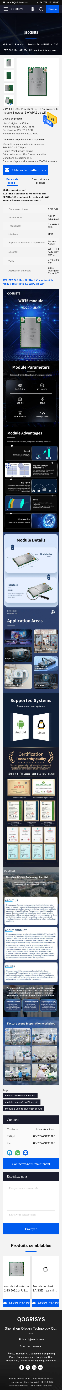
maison (7, 44)
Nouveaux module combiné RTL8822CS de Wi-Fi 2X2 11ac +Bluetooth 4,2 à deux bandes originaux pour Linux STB (45, 1289)
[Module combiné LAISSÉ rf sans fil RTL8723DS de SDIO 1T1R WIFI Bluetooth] (16, 1269)
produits (19, 44)
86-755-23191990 (49, 2)
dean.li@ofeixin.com (17, 2)
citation (52, 9)
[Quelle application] (17, 1152)
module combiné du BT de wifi (21, 1102)
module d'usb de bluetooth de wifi (23, 1108)
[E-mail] (25, 1152)
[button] (10, 104)
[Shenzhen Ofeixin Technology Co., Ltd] (17, 9)
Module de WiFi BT (38, 44)
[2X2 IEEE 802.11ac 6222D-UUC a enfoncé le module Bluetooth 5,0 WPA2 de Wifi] (38, 82)
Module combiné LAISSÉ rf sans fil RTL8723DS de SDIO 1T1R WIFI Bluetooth (14, 1289)
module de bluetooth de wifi (20, 1095)
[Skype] (9, 1152)
